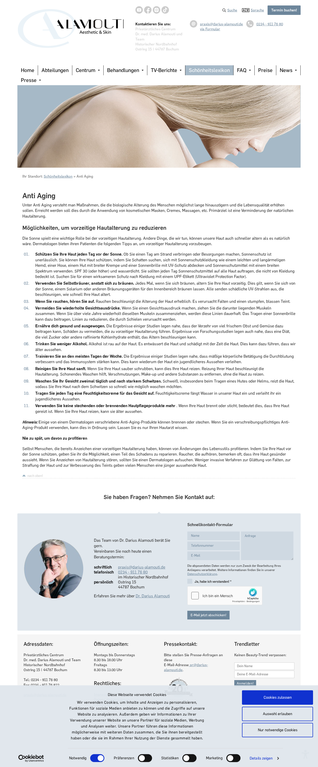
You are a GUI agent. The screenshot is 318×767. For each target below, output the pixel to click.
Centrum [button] (85, 70)
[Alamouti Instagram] (156, 10)
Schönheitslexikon (209, 70)
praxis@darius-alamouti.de (221, 24)
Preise (265, 70)
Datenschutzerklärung (202, 574)
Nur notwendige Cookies (277, 730)
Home (27, 70)
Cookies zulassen (278, 697)
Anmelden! (245, 683)
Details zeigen (261, 758)
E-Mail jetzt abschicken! (208, 615)
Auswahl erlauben (277, 714)
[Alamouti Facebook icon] (148, 10)
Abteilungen (55, 70)
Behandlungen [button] (123, 70)
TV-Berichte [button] (164, 70)
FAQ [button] (241, 70)
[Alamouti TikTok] (165, 10)
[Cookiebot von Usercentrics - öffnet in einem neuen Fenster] (31, 758)
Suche (232, 10)
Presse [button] (29, 80)
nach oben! (35, 476)
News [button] (286, 70)
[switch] (145, 758)
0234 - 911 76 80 (269, 24)
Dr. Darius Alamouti (153, 596)
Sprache (257, 10)
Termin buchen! (284, 10)
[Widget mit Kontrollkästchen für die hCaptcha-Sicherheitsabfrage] (224, 595)
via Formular (210, 29)
